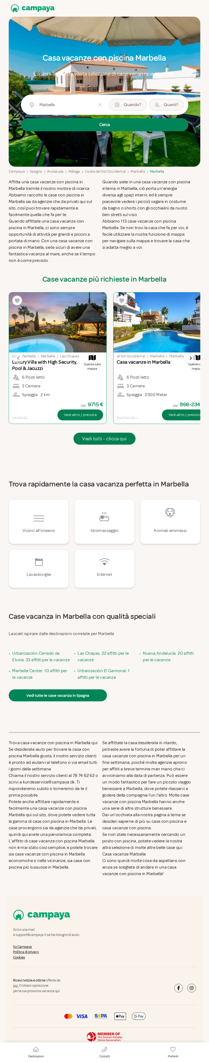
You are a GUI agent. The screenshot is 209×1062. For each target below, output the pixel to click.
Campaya (17, 171)
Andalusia (55, 171)
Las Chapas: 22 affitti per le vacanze (103, 657)
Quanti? (171, 104)
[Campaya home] (31, 8)
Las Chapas (69, 356)
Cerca (104, 124)
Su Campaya (22, 947)
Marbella (138, 171)
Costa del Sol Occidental (105, 171)
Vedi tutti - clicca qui (104, 439)
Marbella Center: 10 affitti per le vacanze (39, 674)
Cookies (19, 957)
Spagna (36, 171)
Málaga (74, 171)
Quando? (132, 104)
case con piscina (167, 821)
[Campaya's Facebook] (178, 988)
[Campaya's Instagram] (191, 988)
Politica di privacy (26, 952)
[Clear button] (100, 104)
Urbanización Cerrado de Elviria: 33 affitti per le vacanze (41, 657)
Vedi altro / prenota (80, 414)
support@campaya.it (31, 935)
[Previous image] (18, 358)
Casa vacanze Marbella (124, 854)
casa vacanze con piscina (126, 828)
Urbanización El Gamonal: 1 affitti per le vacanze (104, 674)
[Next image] (190, 358)
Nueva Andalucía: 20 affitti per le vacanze (168, 657)
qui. (16, 986)
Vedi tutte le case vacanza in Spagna (57, 695)
